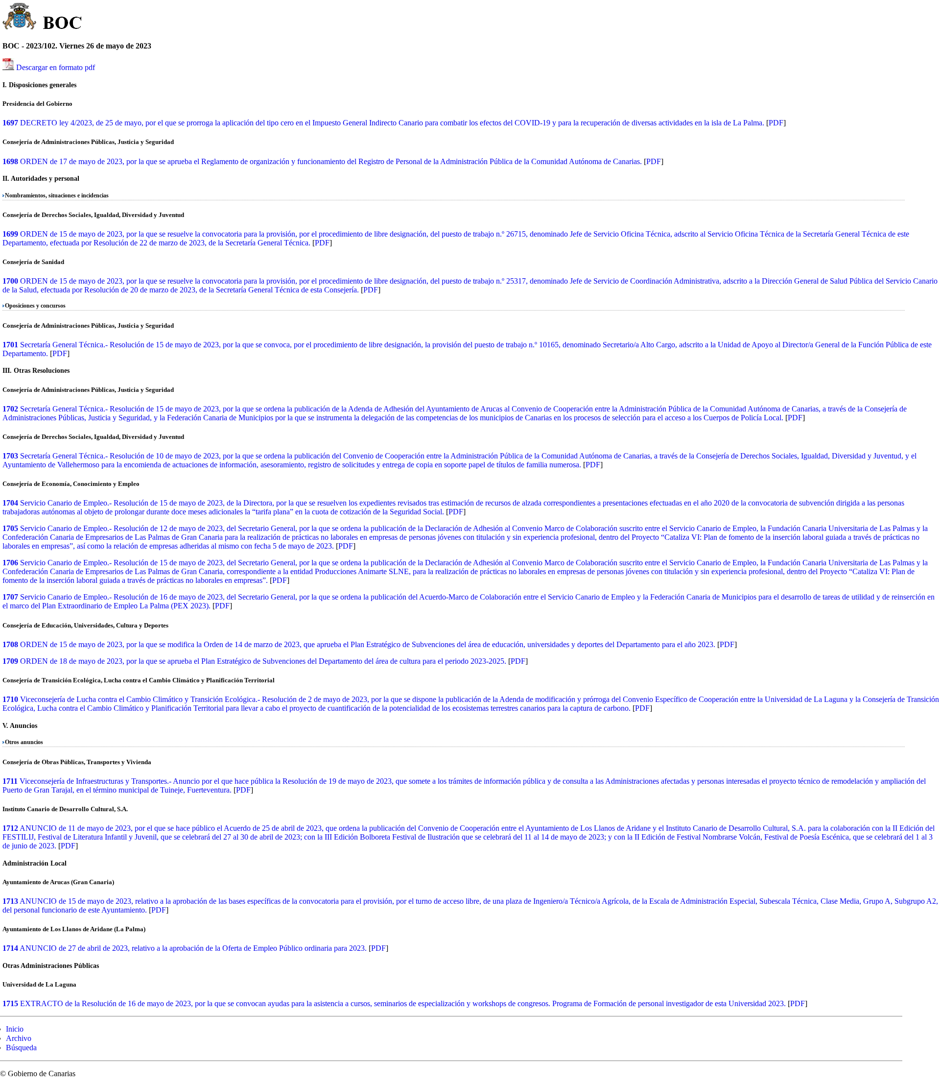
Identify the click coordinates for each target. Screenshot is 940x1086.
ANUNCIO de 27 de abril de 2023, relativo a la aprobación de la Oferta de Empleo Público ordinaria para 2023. (193, 948)
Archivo (18, 1038)
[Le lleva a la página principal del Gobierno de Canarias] (20, 17)
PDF (776, 123)
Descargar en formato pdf (55, 67)
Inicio (15, 1029)
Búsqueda (21, 1047)
